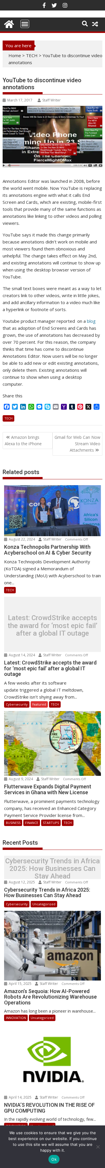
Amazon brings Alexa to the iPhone (23, 440)
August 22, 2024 (22, 539)
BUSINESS (13, 822)
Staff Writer (51, 100)
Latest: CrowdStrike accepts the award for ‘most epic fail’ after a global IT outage (52, 625)
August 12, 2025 (22, 882)
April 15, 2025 (20, 983)
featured (39, 704)
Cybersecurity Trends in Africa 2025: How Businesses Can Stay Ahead (52, 868)
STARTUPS (51, 822)
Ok (54, 1159)
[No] (98, 1147)
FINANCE (31, 822)
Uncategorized (43, 904)
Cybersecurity (17, 704)
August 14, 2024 (22, 655)
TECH (32, 55)
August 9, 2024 (21, 778)
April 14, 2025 (20, 1097)
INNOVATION (16, 1018)
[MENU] (24, 24)
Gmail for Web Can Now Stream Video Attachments (77, 443)
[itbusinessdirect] (8, 23)
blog (91, 321)
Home (14, 55)
